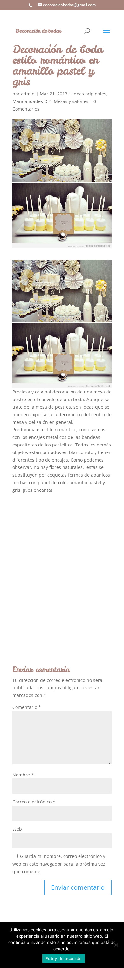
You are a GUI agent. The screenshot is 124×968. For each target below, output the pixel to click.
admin (28, 94)
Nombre (23, 775)
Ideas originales (89, 94)
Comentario (26, 707)
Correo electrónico (33, 802)
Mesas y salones (71, 101)
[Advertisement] (62, 568)
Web (17, 829)
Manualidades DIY (31, 101)
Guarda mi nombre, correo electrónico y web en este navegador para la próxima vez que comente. (58, 863)
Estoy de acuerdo (63, 958)
